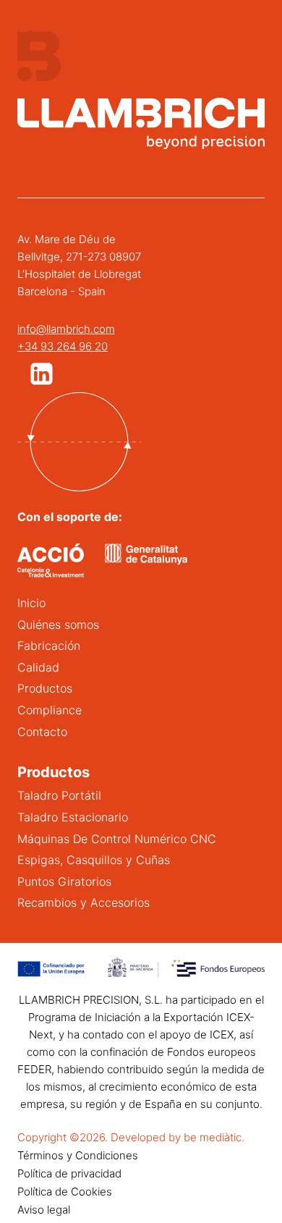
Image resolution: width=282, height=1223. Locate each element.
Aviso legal (43, 1209)
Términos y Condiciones (77, 1155)
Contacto (42, 731)
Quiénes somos (58, 624)
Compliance (49, 710)
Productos (44, 688)
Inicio (31, 603)
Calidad (38, 667)
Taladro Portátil (59, 795)
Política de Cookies (64, 1191)
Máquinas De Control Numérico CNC (116, 838)
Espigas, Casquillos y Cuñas (93, 859)
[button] (41, 373)
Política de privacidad (69, 1173)
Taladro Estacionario (72, 817)
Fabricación (48, 645)
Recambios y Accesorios (83, 902)
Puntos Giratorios (64, 881)
